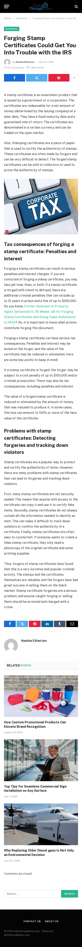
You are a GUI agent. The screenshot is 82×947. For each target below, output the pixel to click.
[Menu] (6, 6)
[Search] (76, 6)
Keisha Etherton (25, 62)
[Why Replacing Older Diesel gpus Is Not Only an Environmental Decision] (41, 824)
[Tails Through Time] (41, 6)
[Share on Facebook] (14, 78)
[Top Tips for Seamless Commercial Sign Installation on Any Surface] (41, 760)
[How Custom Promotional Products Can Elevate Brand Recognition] (41, 696)
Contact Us (32, 921)
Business (12, 29)
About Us (52, 921)
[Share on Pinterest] (58, 78)
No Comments (15, 67)
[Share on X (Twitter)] (36, 78)
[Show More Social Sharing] (74, 78)
